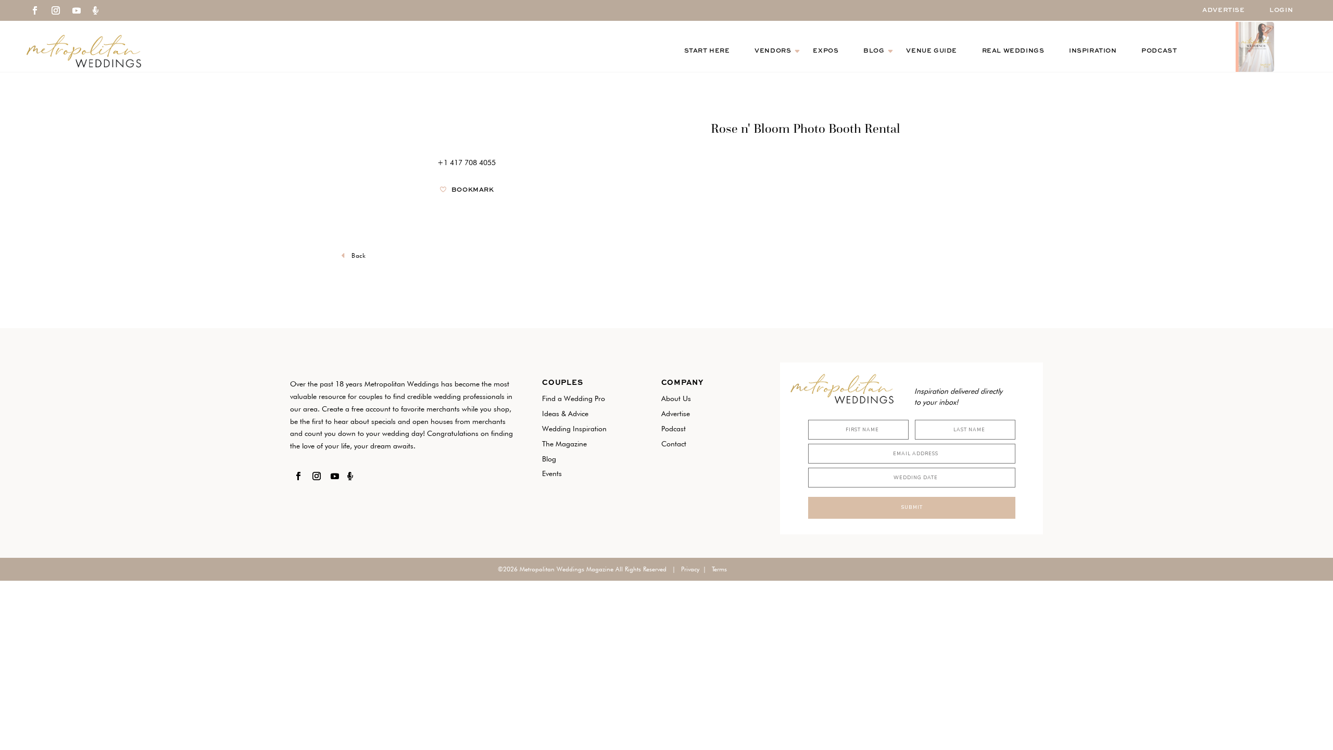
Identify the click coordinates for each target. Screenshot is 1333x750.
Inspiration (1093, 51)
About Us (676, 398)
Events (552, 473)
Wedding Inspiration (574, 428)
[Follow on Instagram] (55, 10)
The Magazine (564, 444)
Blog (873, 51)
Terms (719, 569)
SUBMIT (912, 507)
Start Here (707, 51)
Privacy (690, 569)
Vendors (772, 51)
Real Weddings (1013, 51)
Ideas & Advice (565, 413)
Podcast (1159, 51)
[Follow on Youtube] (76, 10)
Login (1281, 10)
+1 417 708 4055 (466, 162)
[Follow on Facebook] (35, 10)
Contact (673, 444)
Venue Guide (931, 51)
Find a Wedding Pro (573, 398)
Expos (825, 51)
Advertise (1223, 10)
